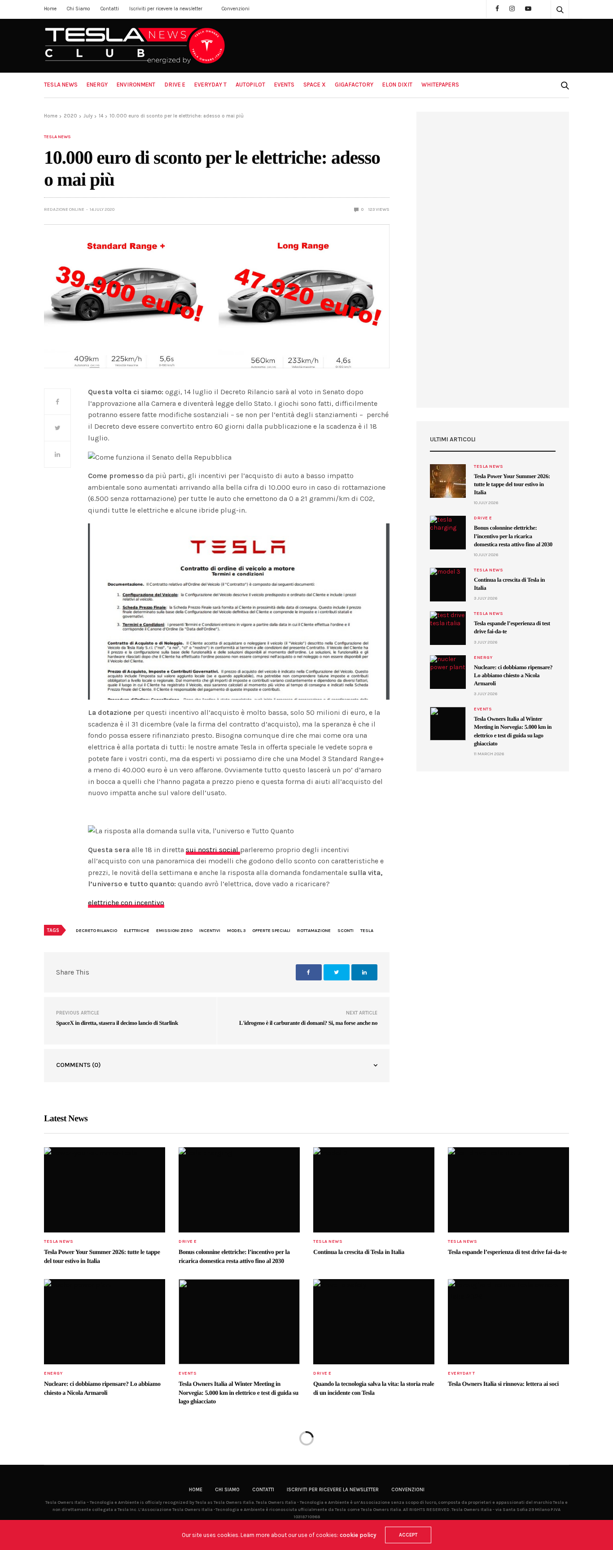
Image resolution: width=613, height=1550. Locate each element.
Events (284, 84)
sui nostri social (213, 849)
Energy (97, 84)
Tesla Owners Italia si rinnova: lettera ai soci (503, 1384)
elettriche (136, 930)
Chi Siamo (78, 9)
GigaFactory (354, 84)
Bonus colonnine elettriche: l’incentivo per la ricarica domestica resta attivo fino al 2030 (513, 535)
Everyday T (210, 84)
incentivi (209, 930)
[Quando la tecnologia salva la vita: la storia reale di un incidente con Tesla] (373, 1321)
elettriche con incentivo (126, 902)
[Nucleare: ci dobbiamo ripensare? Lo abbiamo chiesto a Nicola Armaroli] (448, 672)
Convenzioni (236, 9)
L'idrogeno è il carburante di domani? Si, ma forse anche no (308, 1022)
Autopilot (250, 84)
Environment (136, 84)
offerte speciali (271, 930)
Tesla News (61, 84)
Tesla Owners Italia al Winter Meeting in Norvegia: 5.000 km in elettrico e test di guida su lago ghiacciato (238, 1393)
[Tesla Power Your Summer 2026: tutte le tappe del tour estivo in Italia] (448, 481)
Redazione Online (64, 209)
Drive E (174, 84)
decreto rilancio (96, 930)
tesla (366, 930)
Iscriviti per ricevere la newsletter (165, 9)
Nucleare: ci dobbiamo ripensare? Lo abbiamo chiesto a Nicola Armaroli (513, 675)
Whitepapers (440, 84)
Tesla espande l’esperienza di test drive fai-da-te (507, 1252)
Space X (314, 84)
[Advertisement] (493, 259)
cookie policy (358, 1535)
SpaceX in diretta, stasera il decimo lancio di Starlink (117, 1022)
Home (50, 9)
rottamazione (314, 930)
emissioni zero (174, 930)
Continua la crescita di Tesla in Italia (358, 1252)
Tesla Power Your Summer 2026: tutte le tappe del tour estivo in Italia (512, 484)
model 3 (236, 930)
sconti (345, 930)
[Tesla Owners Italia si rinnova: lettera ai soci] (508, 1321)
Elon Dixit (397, 84)
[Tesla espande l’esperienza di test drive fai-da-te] (448, 628)
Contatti (110, 9)
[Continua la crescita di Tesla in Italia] (448, 584)
